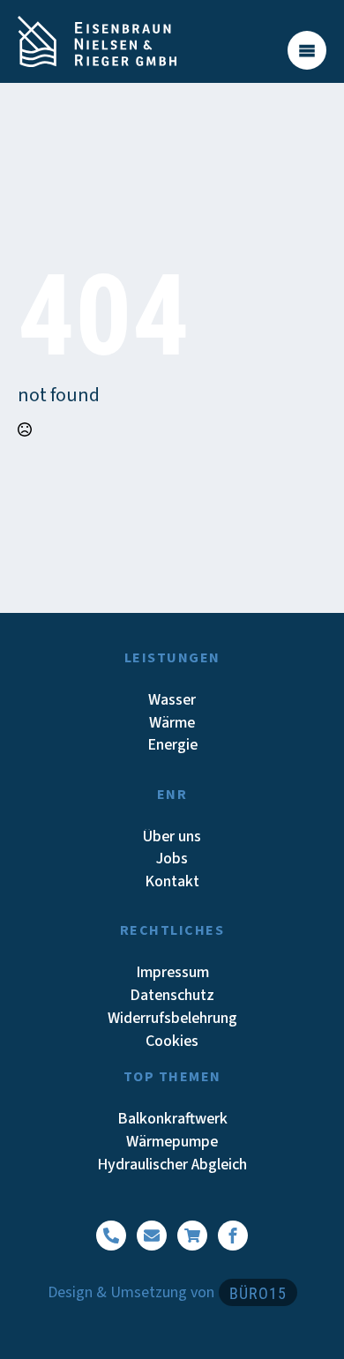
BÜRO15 (258, 1293)
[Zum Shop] (192, 1236)
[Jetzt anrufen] (111, 1236)
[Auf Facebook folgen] (233, 1236)
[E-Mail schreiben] (152, 1236)
